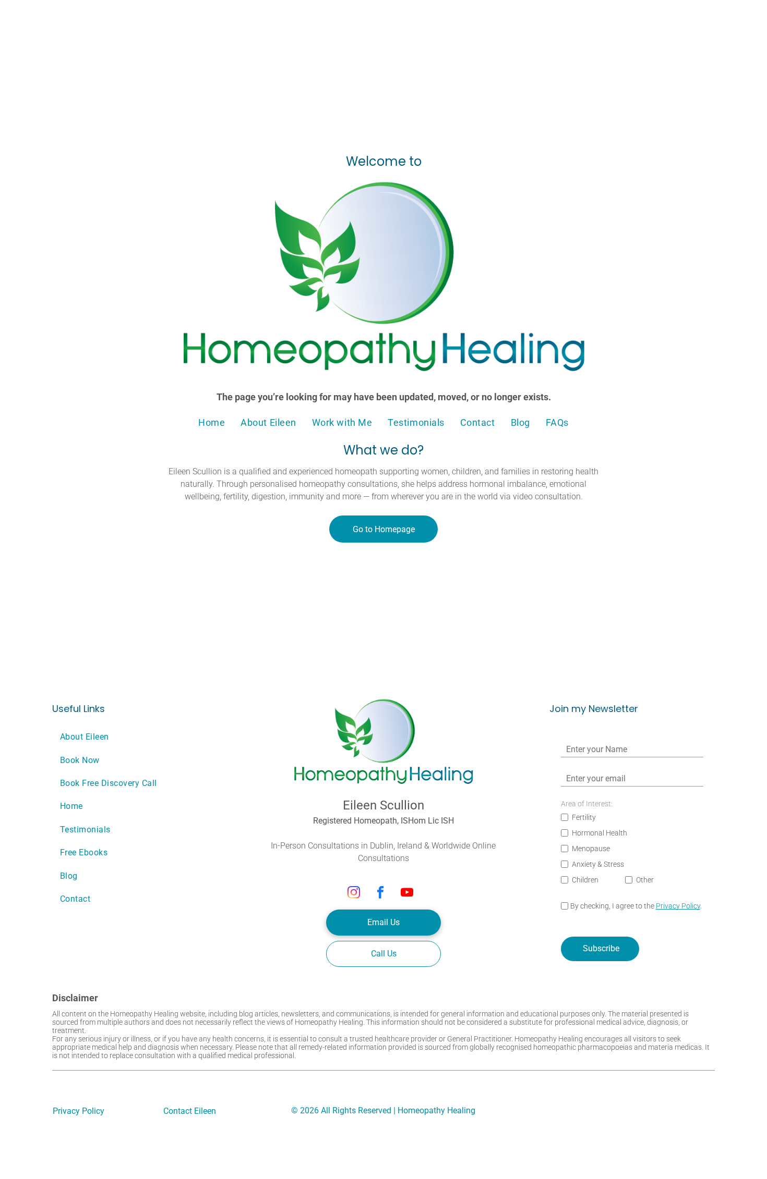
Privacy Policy (678, 906)
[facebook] (380, 893)
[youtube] (407, 893)
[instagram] (354, 893)
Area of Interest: (587, 804)
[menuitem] (211, 422)
